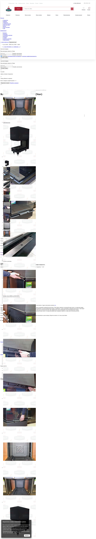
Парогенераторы (66, 15)
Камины (48, 15)
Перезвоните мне (12, 42)
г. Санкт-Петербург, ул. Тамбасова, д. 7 (11, 46)
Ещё (4, 28)
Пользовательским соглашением (10, 531)
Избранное (83, 9)
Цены (16, 3)
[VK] (87, 3)
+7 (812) (77, 3)
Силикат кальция (78, 15)
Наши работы (32, 3)
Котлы (57, 15)
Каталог (18, 8)
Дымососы (17, 15)
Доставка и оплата (11, 3)
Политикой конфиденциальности (17, 529)
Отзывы (27, 3)
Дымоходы (8, 15)
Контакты (41, 3)
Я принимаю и (19, 56)
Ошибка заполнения (17, 53)
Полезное (36, 3)
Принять (27, 535)
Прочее (88, 15)
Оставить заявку (4, 57)
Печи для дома (28, 15)
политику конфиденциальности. (29, 56)
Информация (3, 30)
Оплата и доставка (7, 38)
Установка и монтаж (21, 3)
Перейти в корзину (14, 82)
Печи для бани (39, 15)
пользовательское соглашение (14, 56)
